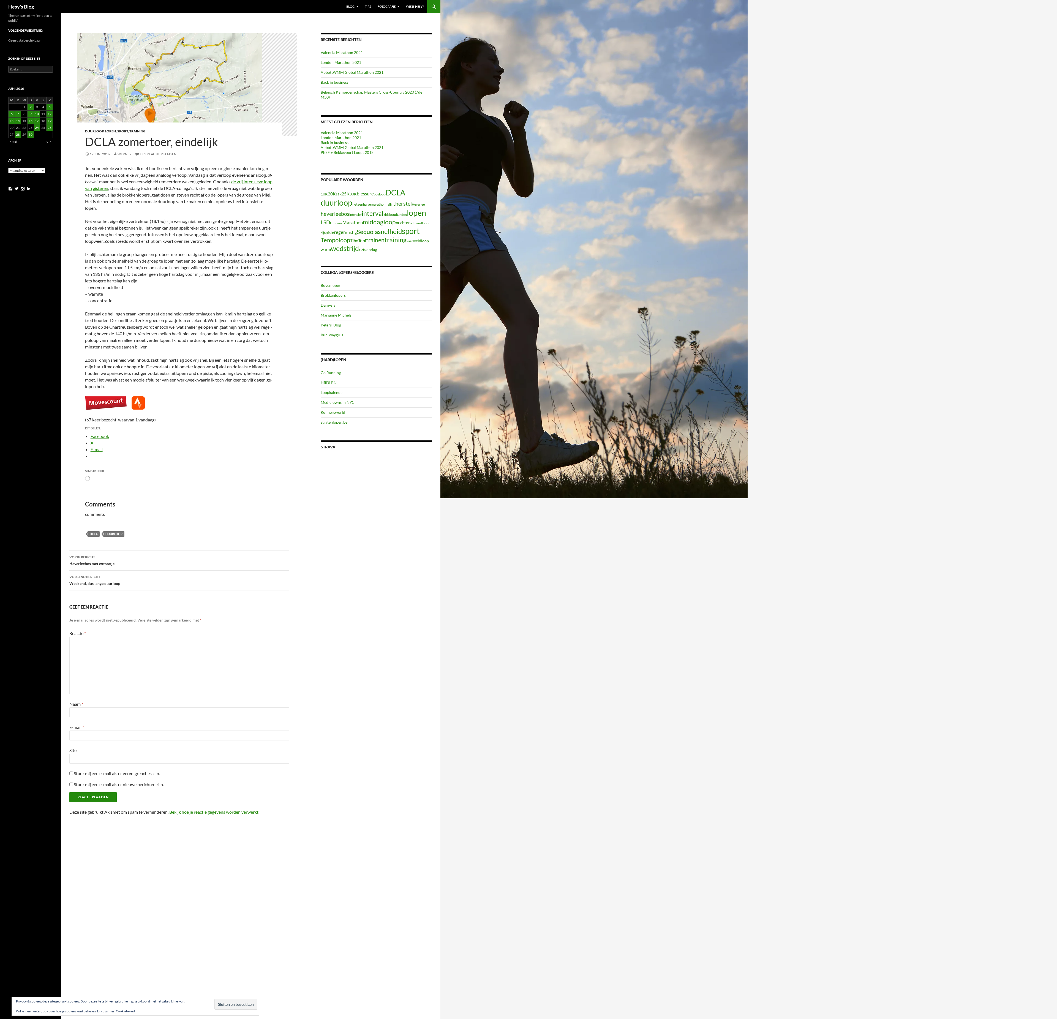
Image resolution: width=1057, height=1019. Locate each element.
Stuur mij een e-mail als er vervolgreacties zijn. (117, 773)
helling (390, 204)
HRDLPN (329, 382)
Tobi (362, 240)
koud (393, 214)
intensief (355, 214)
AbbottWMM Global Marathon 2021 (352, 72)
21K (339, 194)
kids (386, 214)
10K (324, 194)
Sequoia (367, 231)
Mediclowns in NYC (338, 402)
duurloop (113, 534)
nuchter (403, 222)
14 (18, 121)
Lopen (110, 131)
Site (73, 750)
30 (30, 134)
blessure (365, 194)
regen (340, 232)
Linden (402, 214)
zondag (371, 249)
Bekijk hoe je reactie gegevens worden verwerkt (213, 811)
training (396, 240)
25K (346, 193)
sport (410, 231)
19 (49, 121)
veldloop (421, 241)
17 (37, 121)
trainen (375, 239)
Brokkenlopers (333, 295)
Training (137, 131)
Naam (76, 704)
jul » (48, 141)
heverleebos (335, 214)
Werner (125, 154)
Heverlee (418, 204)
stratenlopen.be (334, 422)
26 (49, 128)
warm (326, 249)
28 (18, 134)
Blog (350, 6)
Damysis (328, 305)
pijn (323, 233)
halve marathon (374, 204)
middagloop (379, 222)
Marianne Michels (336, 315)
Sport (122, 131)
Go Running (331, 372)
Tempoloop (335, 240)
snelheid (390, 231)
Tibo (354, 240)
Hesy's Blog (21, 7)
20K (332, 193)
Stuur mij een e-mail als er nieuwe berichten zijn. (119, 784)
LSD (325, 222)
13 (11, 121)
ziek (362, 250)
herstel (403, 203)
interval (372, 213)
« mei (13, 141)
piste (330, 232)
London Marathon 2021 (341, 62)
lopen (416, 212)
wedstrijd (345, 248)
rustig (351, 232)
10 (37, 114)
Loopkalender (332, 392)
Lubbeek (336, 223)
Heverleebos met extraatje (92, 560)
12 (49, 114)
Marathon (352, 222)
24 (37, 128)
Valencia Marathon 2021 (342, 52)
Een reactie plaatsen (158, 154)
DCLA (94, 534)
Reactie (77, 633)
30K (353, 194)
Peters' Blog (331, 325)
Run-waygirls (332, 335)
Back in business (334, 82)
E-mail (76, 727)
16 (30, 121)
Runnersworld (333, 412)
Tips (368, 6)
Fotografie (387, 6)
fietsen (357, 204)
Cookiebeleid (125, 1011)
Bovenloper (330, 285)
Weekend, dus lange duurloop (94, 580)
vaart (410, 241)
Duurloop (94, 131)
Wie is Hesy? (415, 6)
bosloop (380, 194)
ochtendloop (419, 223)
